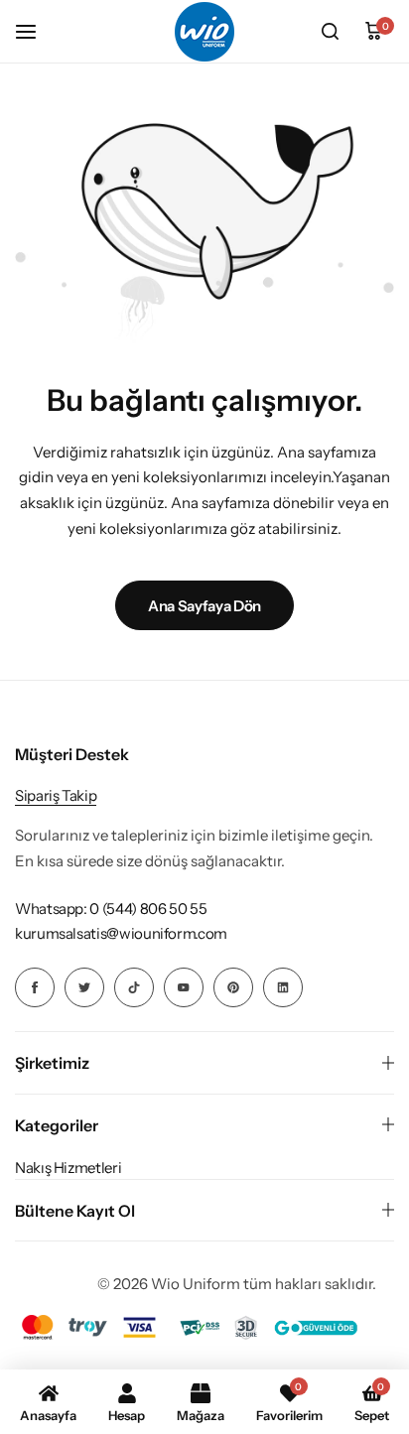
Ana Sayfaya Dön (204, 605)
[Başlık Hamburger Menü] (36, 31)
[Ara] (329, 32)
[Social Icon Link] (35, 987)
